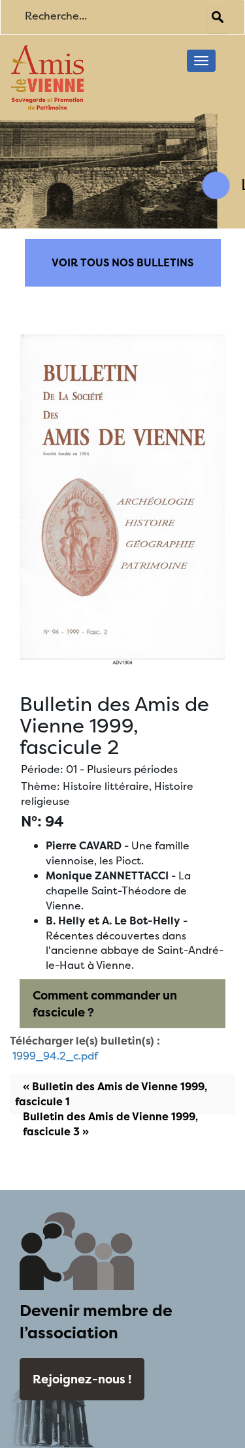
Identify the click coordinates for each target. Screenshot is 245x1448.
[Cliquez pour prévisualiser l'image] (122, 499)
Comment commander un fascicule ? (105, 1003)
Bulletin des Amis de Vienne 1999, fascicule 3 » (110, 1124)
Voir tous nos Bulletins (122, 262)
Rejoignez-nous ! (82, 1379)
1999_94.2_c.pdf (55, 1055)
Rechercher (217, 17)
